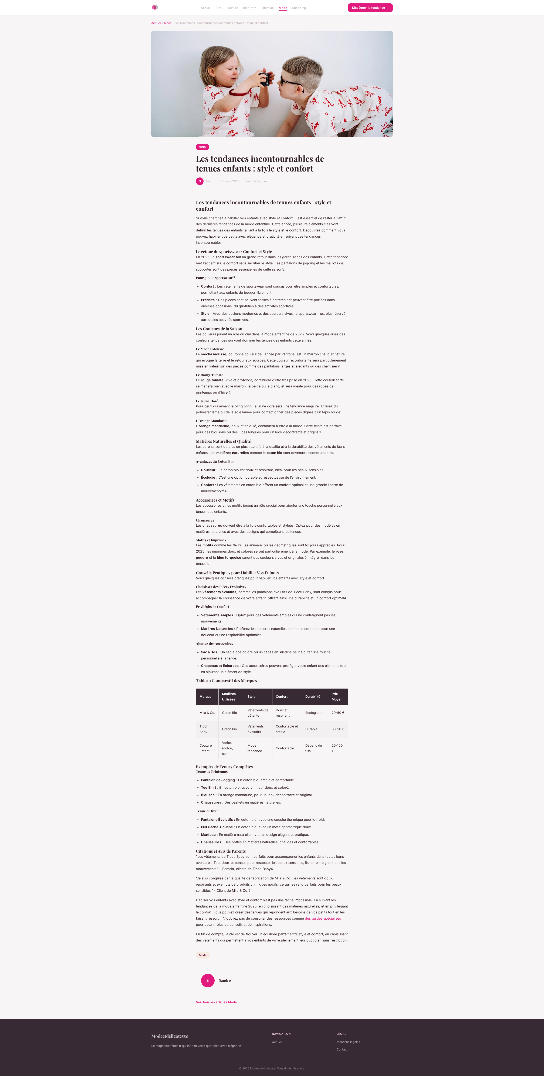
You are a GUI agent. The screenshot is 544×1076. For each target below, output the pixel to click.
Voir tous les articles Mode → (218, 1002)
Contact (342, 1049)
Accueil (206, 7)
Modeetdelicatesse (169, 1036)
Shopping (299, 7)
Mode (283, 7)
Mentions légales (348, 1042)
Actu (220, 7)
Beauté (233, 7)
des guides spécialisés (323, 918)
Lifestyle (267, 7)
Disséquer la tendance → (370, 7)
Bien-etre (249, 7)
